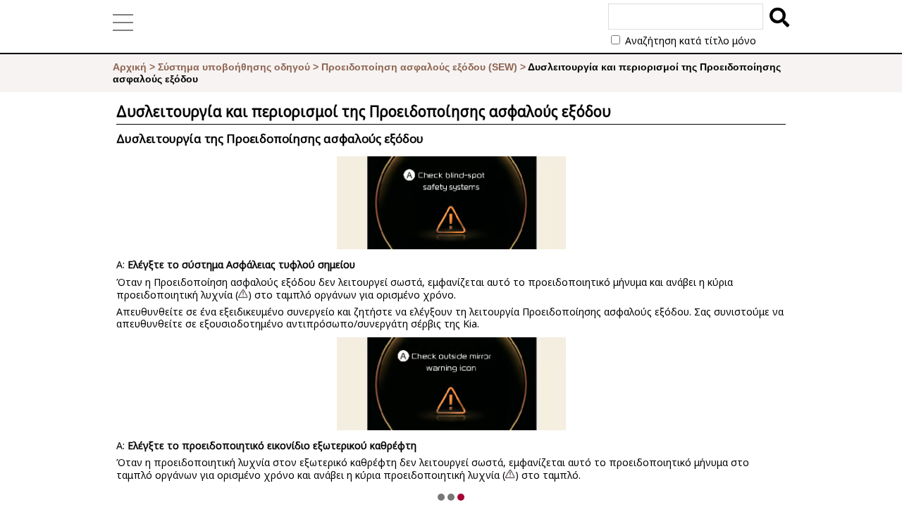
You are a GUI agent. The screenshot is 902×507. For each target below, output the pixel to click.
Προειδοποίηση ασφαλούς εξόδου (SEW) (419, 67)
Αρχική (130, 67)
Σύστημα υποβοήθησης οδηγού (234, 67)
